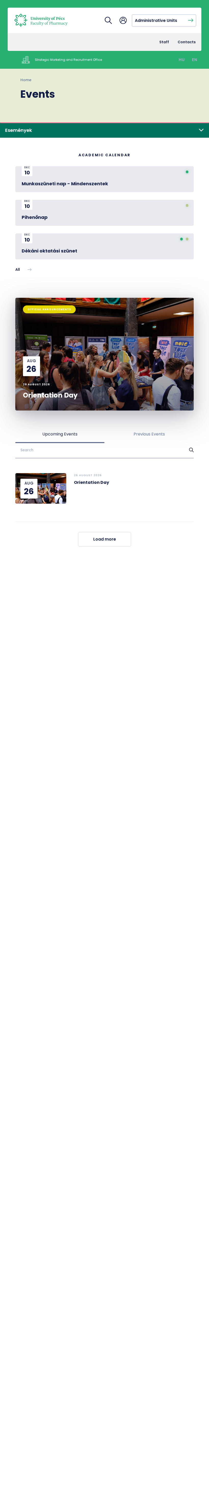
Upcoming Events (59, 434)
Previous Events (149, 434)
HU (182, 60)
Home (25, 79)
